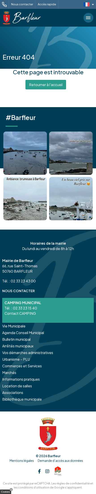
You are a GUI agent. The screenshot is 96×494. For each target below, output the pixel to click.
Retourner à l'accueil (46, 84)
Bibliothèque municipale (22, 399)
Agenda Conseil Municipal (23, 332)
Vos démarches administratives (27, 352)
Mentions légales (22, 461)
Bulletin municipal (16, 339)
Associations (12, 392)
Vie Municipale (13, 326)
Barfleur (54, 456)
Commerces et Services (22, 366)
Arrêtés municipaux (17, 346)
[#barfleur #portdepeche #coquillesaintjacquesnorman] (25, 198)
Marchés (9, 372)
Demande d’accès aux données (60, 461)
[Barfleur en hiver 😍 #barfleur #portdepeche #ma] (25, 153)
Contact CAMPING (20, 313)
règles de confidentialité (73, 483)
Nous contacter (22, 4)
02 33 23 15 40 (25, 308)
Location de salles (17, 386)
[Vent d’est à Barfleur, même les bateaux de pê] (71, 153)
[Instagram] (47, 471)
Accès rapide (47, 4)
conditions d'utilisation (33, 487)
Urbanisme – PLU (16, 359)
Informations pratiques (21, 379)
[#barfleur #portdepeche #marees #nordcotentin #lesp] (71, 198)
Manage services (6, 492)
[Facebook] (39, 471)
